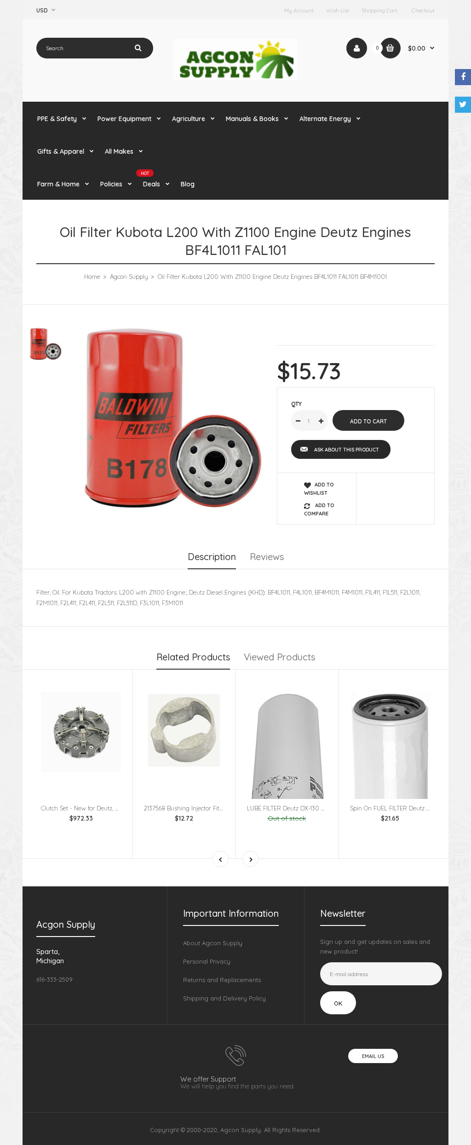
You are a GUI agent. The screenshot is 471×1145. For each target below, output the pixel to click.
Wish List (337, 10)
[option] (172, 418)
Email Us (373, 1056)
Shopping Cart (379, 10)
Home (92, 276)
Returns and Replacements (222, 979)
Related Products (193, 657)
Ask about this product (346, 449)
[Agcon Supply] (236, 78)
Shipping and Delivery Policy (224, 998)
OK (338, 1003)
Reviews (267, 556)
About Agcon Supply (212, 943)
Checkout (423, 10)
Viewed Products (279, 657)
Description (212, 556)
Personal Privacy (206, 961)
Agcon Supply (129, 276)
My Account (299, 10)
